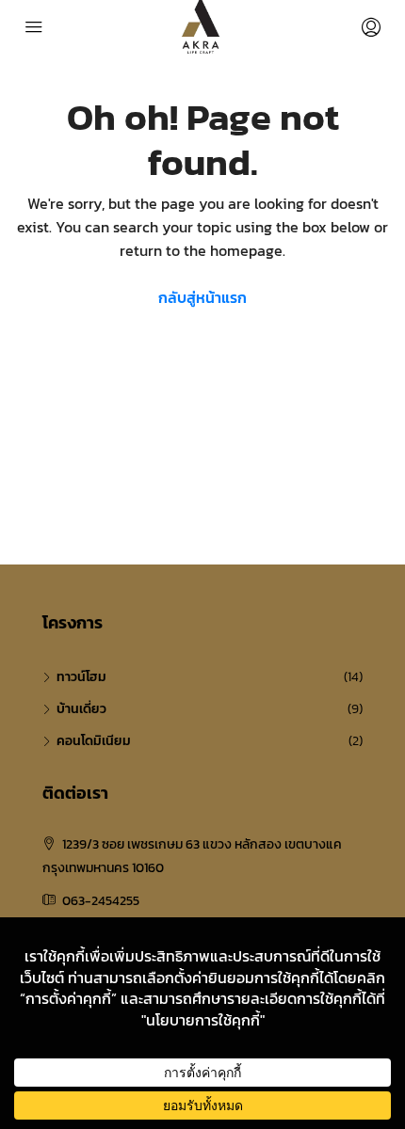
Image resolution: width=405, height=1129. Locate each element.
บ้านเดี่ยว (81, 709)
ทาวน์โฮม (81, 677)
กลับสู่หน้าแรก (202, 297)
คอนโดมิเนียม (94, 741)
